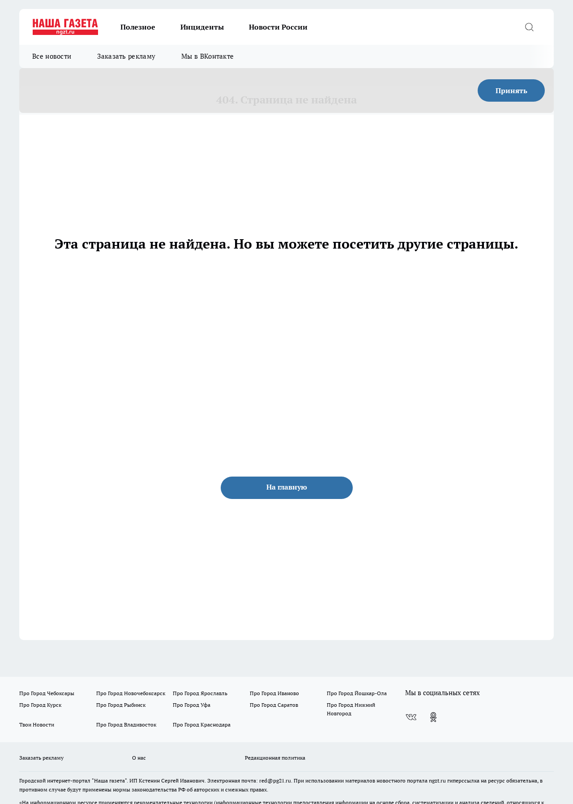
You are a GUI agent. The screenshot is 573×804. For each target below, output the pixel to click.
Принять (511, 90)
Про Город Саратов (274, 704)
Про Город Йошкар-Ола (357, 693)
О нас (139, 757)
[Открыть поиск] (529, 27)
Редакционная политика (275, 757)
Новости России (278, 26)
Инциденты (202, 26)
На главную (286, 486)
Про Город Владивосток (126, 724)
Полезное (137, 26)
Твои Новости (36, 724)
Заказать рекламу (126, 56)
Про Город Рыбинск (120, 704)
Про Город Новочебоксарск (130, 693)
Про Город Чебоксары (46, 693)
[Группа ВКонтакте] (411, 717)
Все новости (51, 56)
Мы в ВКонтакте (207, 56)
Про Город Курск (40, 704)
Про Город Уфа (191, 704)
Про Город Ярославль (200, 693)
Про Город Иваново (274, 693)
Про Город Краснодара (202, 724)
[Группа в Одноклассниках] (433, 717)
